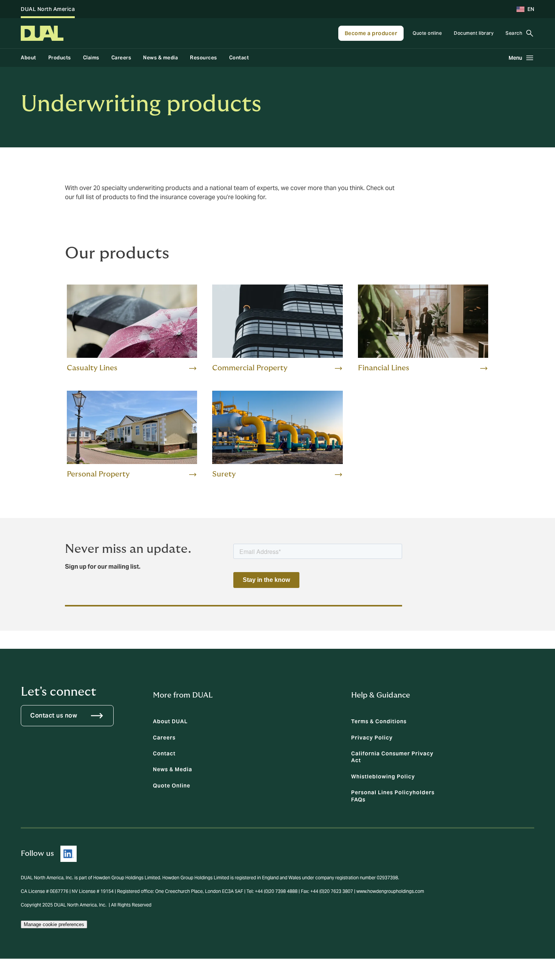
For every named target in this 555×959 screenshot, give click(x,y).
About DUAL (170, 721)
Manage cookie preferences (54, 924)
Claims (91, 57)
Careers (121, 57)
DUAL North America (48, 9)
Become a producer (371, 33)
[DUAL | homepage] (42, 33)
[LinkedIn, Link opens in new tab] (68, 853)
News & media (160, 57)
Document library (473, 33)
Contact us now (53, 715)
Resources (203, 57)
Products (59, 57)
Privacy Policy (372, 737)
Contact (239, 57)
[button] (522, 9)
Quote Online (171, 785)
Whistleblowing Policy (383, 776)
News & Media (172, 769)
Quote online (427, 33)
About (28, 57)
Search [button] (514, 33)
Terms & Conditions (379, 721)
